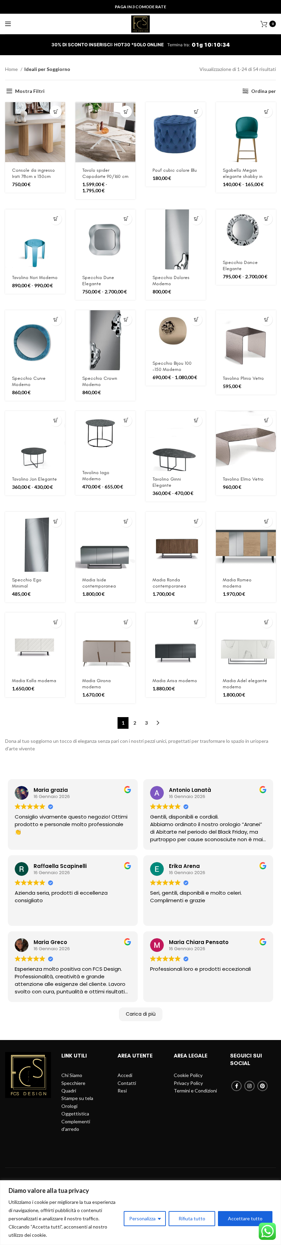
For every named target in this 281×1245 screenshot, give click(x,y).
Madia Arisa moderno (174, 681)
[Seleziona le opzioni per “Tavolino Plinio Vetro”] (266, 320)
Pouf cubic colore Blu (174, 170)
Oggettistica (75, 1113)
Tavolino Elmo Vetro (243, 479)
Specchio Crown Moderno (99, 381)
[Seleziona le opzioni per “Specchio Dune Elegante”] (126, 219)
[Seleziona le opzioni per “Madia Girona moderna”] (126, 622)
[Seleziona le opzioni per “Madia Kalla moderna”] (56, 622)
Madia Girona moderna (96, 684)
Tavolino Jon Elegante (34, 479)
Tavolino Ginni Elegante (166, 482)
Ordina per (263, 91)
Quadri (68, 1090)
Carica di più (141, 1014)
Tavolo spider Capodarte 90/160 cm (105, 173)
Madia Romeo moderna (237, 583)
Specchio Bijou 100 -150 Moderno (172, 366)
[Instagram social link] (249, 1086)
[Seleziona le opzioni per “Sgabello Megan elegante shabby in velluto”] (266, 112)
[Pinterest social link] (262, 1086)
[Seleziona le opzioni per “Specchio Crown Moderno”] (126, 320)
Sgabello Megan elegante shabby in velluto (242, 176)
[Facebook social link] (236, 1086)
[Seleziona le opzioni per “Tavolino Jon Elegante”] (56, 420)
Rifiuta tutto (192, 1218)
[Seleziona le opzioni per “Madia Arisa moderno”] (196, 622)
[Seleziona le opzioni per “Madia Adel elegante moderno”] (266, 622)
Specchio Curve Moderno (29, 381)
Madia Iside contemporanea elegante (99, 586)
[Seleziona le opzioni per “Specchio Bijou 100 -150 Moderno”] (196, 320)
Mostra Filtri (30, 91)
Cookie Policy (188, 1075)
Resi (122, 1090)
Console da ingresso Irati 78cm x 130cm (33, 173)
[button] (56, 112)
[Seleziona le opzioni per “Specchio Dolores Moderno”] (196, 219)
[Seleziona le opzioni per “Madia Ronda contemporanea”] (196, 521)
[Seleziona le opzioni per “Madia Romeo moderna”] (266, 521)
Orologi (69, 1106)
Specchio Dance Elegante (240, 265)
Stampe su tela (77, 1098)
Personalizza (142, 1218)
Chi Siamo (71, 1075)
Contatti (127, 1083)
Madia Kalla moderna (34, 681)
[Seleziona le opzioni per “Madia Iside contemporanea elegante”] (126, 521)
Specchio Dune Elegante (98, 281)
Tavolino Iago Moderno (95, 476)
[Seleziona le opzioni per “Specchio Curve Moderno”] (56, 320)
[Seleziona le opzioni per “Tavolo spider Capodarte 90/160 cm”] (126, 112)
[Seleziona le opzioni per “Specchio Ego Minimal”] (56, 521)
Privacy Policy (188, 1083)
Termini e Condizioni (195, 1090)
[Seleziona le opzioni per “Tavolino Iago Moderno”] (126, 420)
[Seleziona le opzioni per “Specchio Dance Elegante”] (266, 219)
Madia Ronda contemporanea (169, 583)
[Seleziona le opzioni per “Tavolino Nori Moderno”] (56, 219)
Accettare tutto (245, 1218)
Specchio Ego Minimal (26, 583)
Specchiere (73, 1083)
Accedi (125, 1075)
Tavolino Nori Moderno (35, 277)
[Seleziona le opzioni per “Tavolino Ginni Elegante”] (196, 420)
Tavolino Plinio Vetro (243, 378)
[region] (140, 1212)
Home (12, 69)
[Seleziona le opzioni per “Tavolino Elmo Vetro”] (266, 420)
